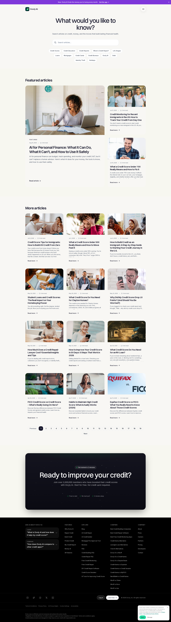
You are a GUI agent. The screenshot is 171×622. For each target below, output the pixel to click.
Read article (34, 181)
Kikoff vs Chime (115, 580)
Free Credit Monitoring (89, 560)
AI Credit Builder (87, 537)
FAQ (83, 549)
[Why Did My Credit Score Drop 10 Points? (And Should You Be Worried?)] (127, 279)
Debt (114, 55)
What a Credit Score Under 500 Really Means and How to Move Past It (84, 245)
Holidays (92, 60)
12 (99, 428)
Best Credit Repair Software (119, 533)
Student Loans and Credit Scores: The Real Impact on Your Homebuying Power (44, 300)
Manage (149, 617)
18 (134, 428)
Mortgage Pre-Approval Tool (91, 541)
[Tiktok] (34, 598)
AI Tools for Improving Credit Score (93, 576)
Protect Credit (69, 541)
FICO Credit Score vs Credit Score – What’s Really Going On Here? (44, 403)
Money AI (68, 549)
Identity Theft (80, 60)
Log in (101, 597)
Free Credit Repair (88, 564)
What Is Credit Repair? (101, 51)
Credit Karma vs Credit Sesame (120, 568)
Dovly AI (105, 55)
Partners (140, 541)
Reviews (84, 545)
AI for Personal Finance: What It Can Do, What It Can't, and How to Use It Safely (60, 149)
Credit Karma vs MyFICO (118, 572)
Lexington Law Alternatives (119, 545)
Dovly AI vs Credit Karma (118, 556)
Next (85, 434)
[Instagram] (27, 598)
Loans (57, 55)
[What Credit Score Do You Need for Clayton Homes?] (85, 279)
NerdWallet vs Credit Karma (119, 576)
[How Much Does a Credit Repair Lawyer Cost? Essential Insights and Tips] (44, 331)
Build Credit (68, 537)
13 (105, 428)
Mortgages (67, 55)
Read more (126, 130)
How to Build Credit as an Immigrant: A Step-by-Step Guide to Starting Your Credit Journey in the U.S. (126, 246)
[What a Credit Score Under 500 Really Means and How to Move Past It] (85, 224)
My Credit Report (70, 545)
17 (128, 428)
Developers (142, 549)
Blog (83, 529)
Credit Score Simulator (89, 572)
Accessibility (74, 606)
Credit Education (69, 51)
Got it (142, 617)
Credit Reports (84, 51)
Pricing (140, 545)
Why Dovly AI (69, 529)
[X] (46, 598)
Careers (140, 537)
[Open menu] (143, 9)
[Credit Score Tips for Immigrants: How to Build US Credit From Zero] (44, 224)
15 (117, 428)
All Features (68, 553)
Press (140, 533)
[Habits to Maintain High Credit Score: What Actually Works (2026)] (85, 383)
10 (88, 428)
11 (93, 428)
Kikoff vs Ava (114, 588)
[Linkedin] (53, 598)
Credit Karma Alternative (118, 541)
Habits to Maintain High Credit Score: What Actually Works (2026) (83, 405)
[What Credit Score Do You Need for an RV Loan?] (127, 331)
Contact (140, 553)
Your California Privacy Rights (150, 613)
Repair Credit (69, 533)
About (140, 529)
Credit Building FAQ (88, 553)
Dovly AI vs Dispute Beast (118, 560)
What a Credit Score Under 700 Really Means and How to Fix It (125, 168)
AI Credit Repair (87, 533)
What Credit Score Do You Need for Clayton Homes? (84, 299)
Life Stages (117, 51)
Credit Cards (80, 55)
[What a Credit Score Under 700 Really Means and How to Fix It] (127, 148)
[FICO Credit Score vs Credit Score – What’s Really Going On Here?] (44, 383)
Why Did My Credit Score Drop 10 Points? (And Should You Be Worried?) (126, 300)
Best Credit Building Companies (120, 529)
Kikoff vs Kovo (115, 584)
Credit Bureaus (93, 55)
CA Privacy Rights (53, 606)
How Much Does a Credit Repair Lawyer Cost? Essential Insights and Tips (43, 352)
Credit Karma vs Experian (118, 564)
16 (123, 428)
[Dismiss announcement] (169, 2)
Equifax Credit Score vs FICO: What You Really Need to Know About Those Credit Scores (125, 405)
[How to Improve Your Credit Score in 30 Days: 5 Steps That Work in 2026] (85, 331)
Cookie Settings (64, 606)
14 (111, 428)
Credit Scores (54, 51)
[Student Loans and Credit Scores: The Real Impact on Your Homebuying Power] (44, 279)
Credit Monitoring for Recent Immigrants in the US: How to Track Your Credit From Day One (126, 117)
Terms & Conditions (31, 606)
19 (140, 428)
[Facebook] (40, 598)
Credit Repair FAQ (87, 556)
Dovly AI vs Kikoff (116, 553)
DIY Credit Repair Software (90, 568)
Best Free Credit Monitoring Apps (121, 537)
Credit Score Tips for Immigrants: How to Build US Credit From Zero (44, 243)
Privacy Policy (42, 606)
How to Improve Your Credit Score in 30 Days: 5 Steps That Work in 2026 (85, 352)
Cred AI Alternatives (116, 549)
